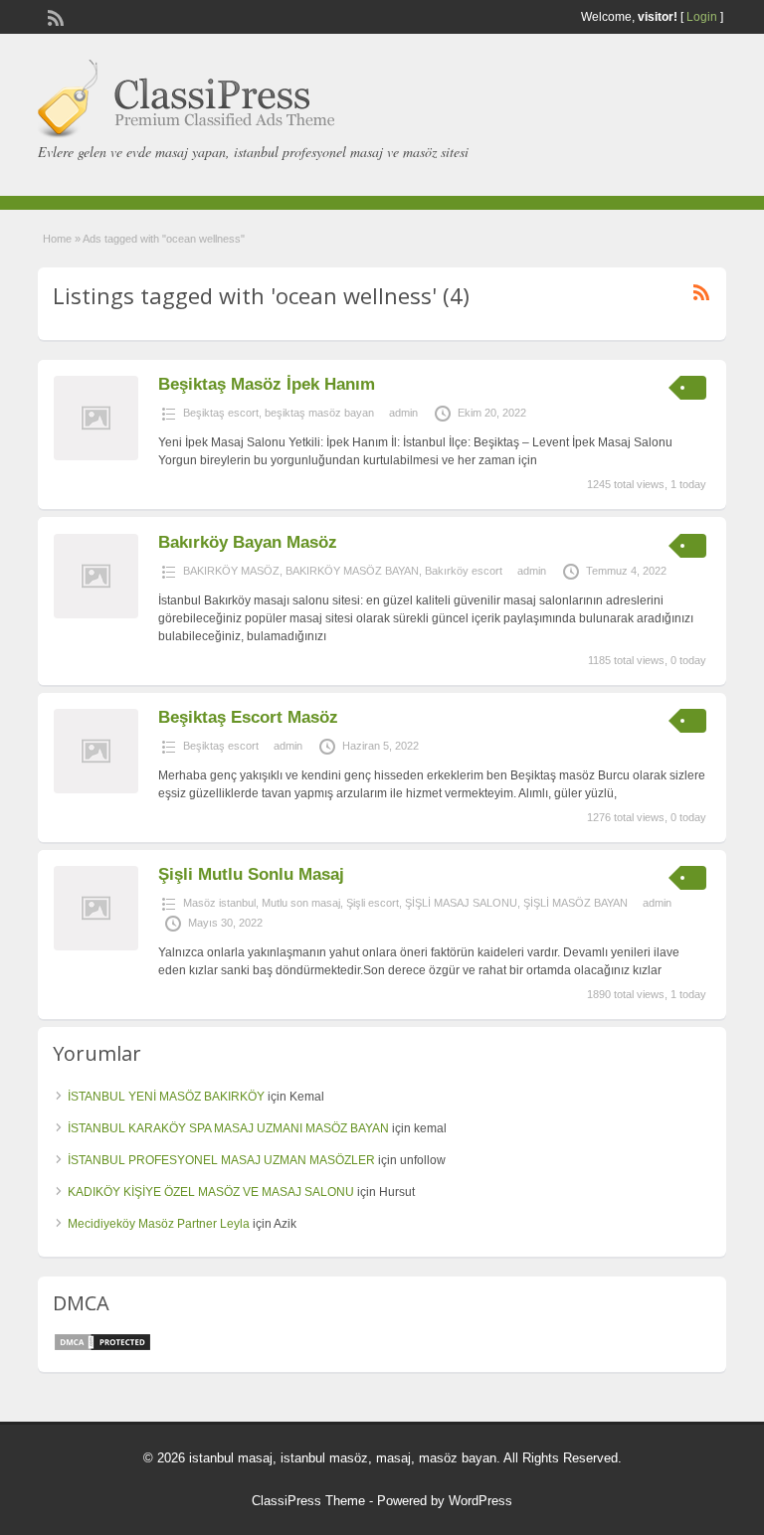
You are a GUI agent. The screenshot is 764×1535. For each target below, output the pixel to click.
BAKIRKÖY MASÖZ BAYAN (352, 571)
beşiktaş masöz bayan (319, 413)
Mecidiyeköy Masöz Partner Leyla (159, 1224)
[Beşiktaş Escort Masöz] (96, 789)
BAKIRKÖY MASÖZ (231, 571)
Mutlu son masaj (301, 903)
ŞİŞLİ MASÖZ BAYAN (575, 903)
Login (701, 17)
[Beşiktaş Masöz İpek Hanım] (96, 456)
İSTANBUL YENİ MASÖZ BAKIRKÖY (166, 1097)
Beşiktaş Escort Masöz (248, 717)
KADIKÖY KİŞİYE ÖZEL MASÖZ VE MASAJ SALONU (211, 1192)
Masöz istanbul (219, 903)
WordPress (480, 1500)
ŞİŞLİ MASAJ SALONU (461, 903)
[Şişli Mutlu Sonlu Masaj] (96, 946)
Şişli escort (372, 903)
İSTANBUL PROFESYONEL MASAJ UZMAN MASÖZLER (221, 1160)
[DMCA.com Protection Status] (102, 1348)
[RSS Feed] (54, 16)
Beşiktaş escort (221, 413)
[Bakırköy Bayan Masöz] (96, 614)
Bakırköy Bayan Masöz (247, 542)
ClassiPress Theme (308, 1500)
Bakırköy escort (463, 571)
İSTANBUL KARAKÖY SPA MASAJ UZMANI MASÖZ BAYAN (228, 1128)
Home (57, 239)
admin (403, 413)
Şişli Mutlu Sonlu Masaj (251, 874)
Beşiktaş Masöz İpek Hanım (266, 384)
